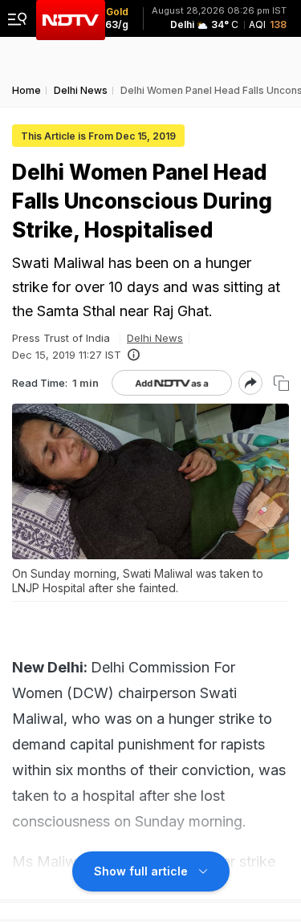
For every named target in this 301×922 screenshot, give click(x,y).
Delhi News (155, 337)
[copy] (281, 383)
